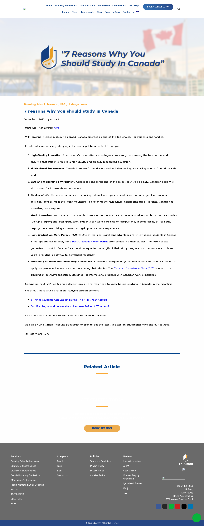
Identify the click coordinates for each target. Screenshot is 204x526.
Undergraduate (77, 104)
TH (125, 493)
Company (62, 456)
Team (75, 12)
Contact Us (128, 12)
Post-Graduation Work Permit (90, 242)
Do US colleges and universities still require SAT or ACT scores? (70, 306)
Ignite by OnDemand (133, 483)
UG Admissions (87, 5)
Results (65, 12)
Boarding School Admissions (25, 461)
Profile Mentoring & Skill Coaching (27, 484)
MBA (63, 104)
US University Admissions (23, 466)
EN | (125, 488)
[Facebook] (158, 506)
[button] (158, 7)
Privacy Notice (97, 470)
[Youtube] (177, 506)
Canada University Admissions (25, 475)
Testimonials (87, 12)
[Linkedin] (190, 506)
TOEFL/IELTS (17, 494)
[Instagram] (164, 506)
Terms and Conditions (100, 461)
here (56, 128)
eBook (116, 12)
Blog (99, 12)
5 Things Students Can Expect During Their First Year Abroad (69, 300)
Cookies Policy (97, 475)
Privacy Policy (97, 466)
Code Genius (129, 470)
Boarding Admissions (66, 5)
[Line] (171, 506)
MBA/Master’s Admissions (112, 5)
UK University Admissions (23, 470)
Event (107, 12)
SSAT (13, 503)
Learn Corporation (132, 461)
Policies (95, 456)
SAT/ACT (15, 489)
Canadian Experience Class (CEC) (134, 268)
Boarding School (34, 104)
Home (49, 5)
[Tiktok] (184, 506)
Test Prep (134, 5)
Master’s (52, 104)
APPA (126, 466)
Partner (127, 456)
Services (16, 456)
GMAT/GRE (16, 499)
